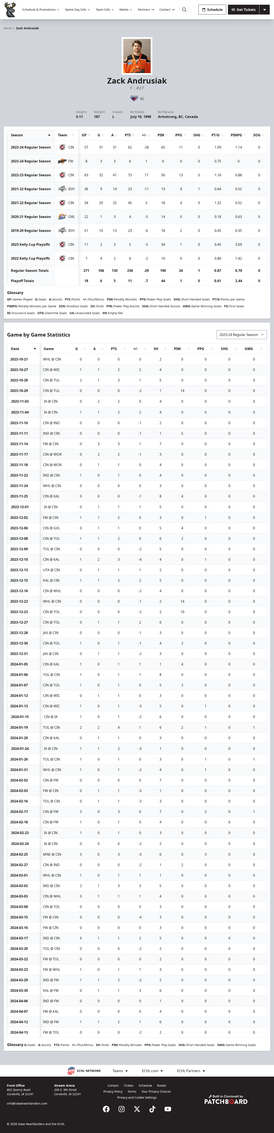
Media (123, 9)
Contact (164, 9)
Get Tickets (246, 9)
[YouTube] (168, 1109)
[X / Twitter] (137, 1109)
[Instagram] (122, 1109)
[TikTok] (152, 1109)
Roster (161, 1085)
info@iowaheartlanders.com (27, 1103)
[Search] (184, 9)
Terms (132, 1091)
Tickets (129, 1085)
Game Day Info (75, 9)
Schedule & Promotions (39, 9)
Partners (144, 9)
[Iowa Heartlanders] (10, 10)
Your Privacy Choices (156, 1091)
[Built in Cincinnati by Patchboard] (226, 1099)
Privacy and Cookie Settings (137, 1097)
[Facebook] (106, 1109)
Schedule (215, 9)
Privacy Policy (112, 1091)
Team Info (103, 9)
